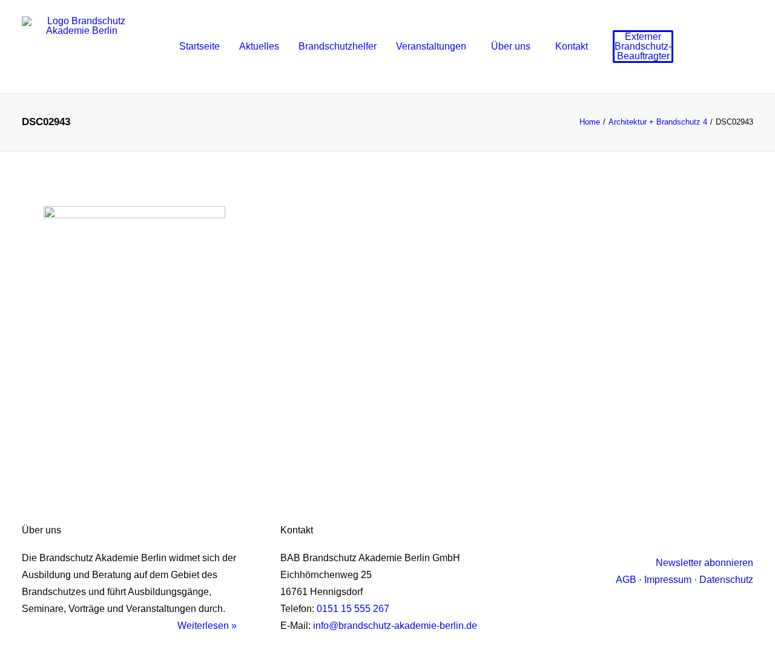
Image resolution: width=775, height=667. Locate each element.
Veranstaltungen (431, 46)
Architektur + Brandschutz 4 (657, 121)
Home (589, 121)
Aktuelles (259, 46)
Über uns (510, 46)
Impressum (667, 579)
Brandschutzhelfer (337, 46)
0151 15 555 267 (353, 609)
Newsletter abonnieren (704, 563)
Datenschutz (726, 579)
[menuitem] (199, 46)
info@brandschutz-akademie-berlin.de (395, 625)
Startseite (199, 46)
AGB (626, 579)
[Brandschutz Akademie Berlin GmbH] (81, 46)
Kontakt (571, 46)
